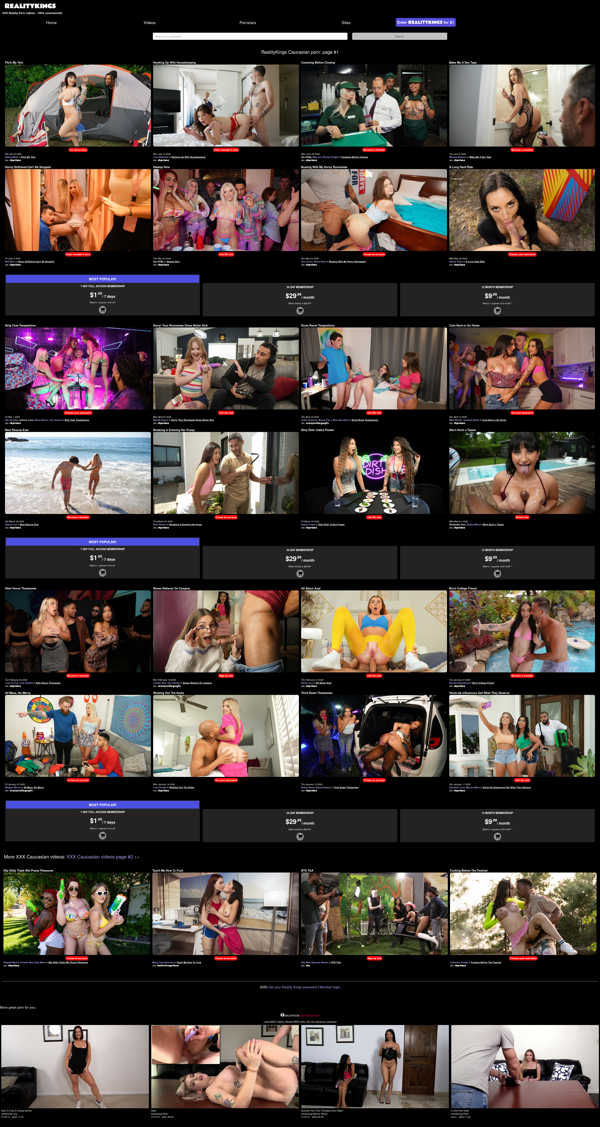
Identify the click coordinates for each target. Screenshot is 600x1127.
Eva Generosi (166, 962)
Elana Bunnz (41, 419)
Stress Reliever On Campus (171, 588)
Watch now (522, 517)
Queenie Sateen (319, 962)
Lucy (15, 1113)
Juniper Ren (159, 682)
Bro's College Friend (463, 588)
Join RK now (226, 254)
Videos (150, 22)
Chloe (466, 1113)
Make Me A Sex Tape (463, 62)
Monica (316, 1113)
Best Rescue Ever (17, 430)
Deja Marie (39, 962)
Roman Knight (330, 157)
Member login (330, 987)
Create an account (374, 254)
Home (51, 22)
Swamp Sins (161, 167)
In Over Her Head (460, 1110)
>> (137, 856)
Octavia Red (26, 962)
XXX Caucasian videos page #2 (100, 856)
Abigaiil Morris (11, 962)
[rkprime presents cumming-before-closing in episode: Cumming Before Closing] (374, 105)
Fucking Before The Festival (469, 870)
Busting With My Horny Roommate (324, 167)
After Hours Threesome (20, 588)
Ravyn (324, 1113)
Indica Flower (308, 524)
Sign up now (226, 675)
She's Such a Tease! (462, 430)
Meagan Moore (13, 787)
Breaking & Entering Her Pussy (174, 430)
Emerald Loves (457, 787)
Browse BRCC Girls (295, 1021)
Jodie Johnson (309, 419)
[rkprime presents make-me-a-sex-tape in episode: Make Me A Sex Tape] (522, 105)
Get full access (78, 150)
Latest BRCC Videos (274, 1021)
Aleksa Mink (11, 157)
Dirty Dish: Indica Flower (317, 430)
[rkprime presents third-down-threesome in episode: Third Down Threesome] (374, 735)
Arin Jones (307, 261)
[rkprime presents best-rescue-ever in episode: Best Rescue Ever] (78, 472)
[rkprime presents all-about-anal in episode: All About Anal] (374, 631)
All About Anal (310, 588)
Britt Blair (10, 261)
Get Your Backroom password (321, 1021)
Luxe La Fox (11, 682)
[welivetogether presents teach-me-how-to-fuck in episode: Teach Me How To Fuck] (225, 913)
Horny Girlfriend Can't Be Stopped (28, 167)
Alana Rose (320, 261)
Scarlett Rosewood (459, 682)
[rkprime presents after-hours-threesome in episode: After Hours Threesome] (78, 631)
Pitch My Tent (14, 62)
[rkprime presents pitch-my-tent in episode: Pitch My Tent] (78, 105)
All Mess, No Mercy (18, 693)
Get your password (522, 412)
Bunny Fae (324, 419)
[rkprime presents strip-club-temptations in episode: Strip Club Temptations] (78, 368)
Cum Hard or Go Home (464, 325)
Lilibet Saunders (340, 419)
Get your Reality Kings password (292, 987)
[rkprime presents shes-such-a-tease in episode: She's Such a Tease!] (522, 472)
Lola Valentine (160, 157)
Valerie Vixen (456, 261)
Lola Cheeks (26, 682)
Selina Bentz (307, 787)
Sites (346, 22)
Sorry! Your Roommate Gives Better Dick (180, 325)
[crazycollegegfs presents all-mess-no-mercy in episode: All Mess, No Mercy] (78, 735)
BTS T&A (307, 870)
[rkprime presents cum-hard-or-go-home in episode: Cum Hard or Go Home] (522, 368)
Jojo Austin (55, 419)
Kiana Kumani (323, 787)
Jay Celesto (173, 682)
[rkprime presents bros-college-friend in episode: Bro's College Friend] (522, 631)
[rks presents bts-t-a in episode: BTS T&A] (374, 913)
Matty (155, 962)
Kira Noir (305, 962)
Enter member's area (226, 150)
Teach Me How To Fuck (167, 870)
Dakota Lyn (11, 524)
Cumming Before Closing (318, 62)
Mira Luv (317, 157)
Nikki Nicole (455, 419)
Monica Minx (473, 787)
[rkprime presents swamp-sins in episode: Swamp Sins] (226, 209)
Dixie (153, 1110)
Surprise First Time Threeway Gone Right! (322, 1110)
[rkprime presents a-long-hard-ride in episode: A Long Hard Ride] (522, 209)
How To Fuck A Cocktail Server (16, 1110)
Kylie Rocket (159, 524)
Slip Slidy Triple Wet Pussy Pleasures (28, 870)
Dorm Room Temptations (318, 325)
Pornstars (248, 22)
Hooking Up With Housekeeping (174, 62)
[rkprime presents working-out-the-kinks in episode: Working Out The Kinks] (226, 735)
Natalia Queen (160, 419)
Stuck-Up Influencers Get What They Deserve (479, 693)
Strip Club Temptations (20, 325)
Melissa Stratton (458, 157)
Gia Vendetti (11, 419)
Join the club (226, 412)
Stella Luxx (307, 682)
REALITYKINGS (30, 6)
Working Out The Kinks (168, 693)
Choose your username (522, 254)
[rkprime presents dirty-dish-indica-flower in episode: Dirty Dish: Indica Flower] (374, 472)
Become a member (374, 150)
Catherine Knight (459, 962)
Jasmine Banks (471, 419)
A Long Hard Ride (461, 167)
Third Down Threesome (316, 693)
